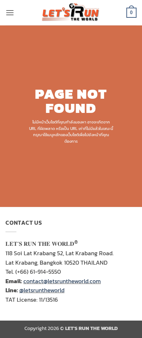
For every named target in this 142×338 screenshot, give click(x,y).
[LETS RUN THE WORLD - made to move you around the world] (71, 12)
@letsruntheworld (41, 290)
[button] (9, 12)
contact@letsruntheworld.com (62, 281)
